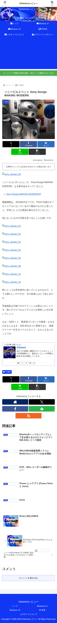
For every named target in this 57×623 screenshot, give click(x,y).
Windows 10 (15, 610)
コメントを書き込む (28, 578)
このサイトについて (28, 614)
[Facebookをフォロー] (26, 363)
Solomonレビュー (28, 3)
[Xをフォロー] (22, 363)
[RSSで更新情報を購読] (34, 363)
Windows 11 (42, 606)
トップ (15, 606)
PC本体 (42, 610)
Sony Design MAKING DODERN (22, 194)
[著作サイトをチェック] (18, 363)
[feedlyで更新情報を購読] (30, 363)
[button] (37, 152)
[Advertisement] (28, 54)
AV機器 (8, 372)
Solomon (21, 347)
